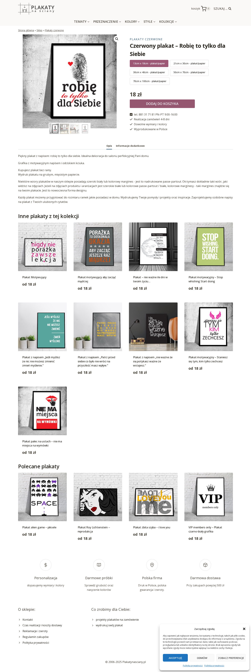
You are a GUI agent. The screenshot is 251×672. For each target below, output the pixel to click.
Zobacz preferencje (231, 658)
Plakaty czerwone (54, 30)
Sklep (39, 30)
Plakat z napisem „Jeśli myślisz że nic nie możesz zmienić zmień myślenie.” (41, 361)
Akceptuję (175, 658)
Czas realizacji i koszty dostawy (42, 625)
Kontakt (28, 620)
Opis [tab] (109, 145)
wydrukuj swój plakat (109, 625)
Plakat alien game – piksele (39, 527)
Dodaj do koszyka (162, 103)
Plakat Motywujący (34, 277)
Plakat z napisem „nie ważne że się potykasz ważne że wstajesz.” (152, 361)
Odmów (202, 658)
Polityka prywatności (193, 665)
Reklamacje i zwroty (35, 631)
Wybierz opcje (31, 295)
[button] (244, 629)
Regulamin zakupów (35, 637)
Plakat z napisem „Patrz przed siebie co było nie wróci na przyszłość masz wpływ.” (96, 361)
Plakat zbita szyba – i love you (151, 527)
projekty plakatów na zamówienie (117, 620)
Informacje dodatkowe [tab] (130, 145)
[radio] (149, 63)
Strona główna (26, 30)
